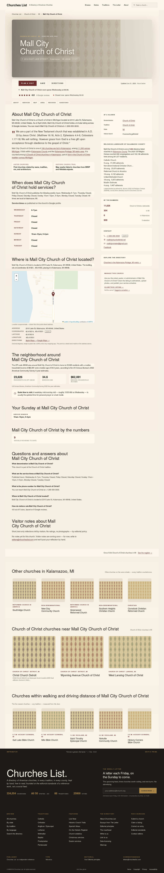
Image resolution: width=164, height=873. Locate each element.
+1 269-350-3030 (113, 236)
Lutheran (41, 830)
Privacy (144, 869)
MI (39, 14)
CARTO (90, 322)
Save (42, 83)
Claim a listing (136, 822)
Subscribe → (147, 791)
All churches (11, 818)
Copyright (137, 869)
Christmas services (76, 837)
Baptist (40, 837)
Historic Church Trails (77, 822)
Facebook (107, 247)
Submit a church (137, 818)
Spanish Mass (74, 826)
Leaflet (66, 322)
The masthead (105, 830)
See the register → (145, 553)
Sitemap (103, 845)
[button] (53, 294)
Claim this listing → (114, 287)
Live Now (72, 818)
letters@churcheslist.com (132, 859)
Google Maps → (43, 340)
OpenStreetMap (74, 322)
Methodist (41, 833)
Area (42, 102)
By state (10, 822)
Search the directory (14, 833)
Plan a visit (27, 83)
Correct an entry (137, 826)
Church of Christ (29, 14)
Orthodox (41, 822)
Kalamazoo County (39, 151)
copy (75, 59)
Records (52, 102)
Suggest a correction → (122, 290)
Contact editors (137, 833)
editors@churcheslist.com (23, 539)
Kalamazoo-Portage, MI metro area (69, 151)
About (126, 5)
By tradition (11, 826)
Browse (88, 5)
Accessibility (153, 869)
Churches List (16, 14)
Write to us (104, 833)
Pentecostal (42, 845)
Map (35, 102)
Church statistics (75, 833)
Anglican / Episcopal (46, 826)
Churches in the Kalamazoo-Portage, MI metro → (122, 262)
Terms (129, 869)
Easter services (75, 841)
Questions (63, 102)
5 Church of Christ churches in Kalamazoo (43, 154)
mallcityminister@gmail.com (117, 243)
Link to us (104, 837)
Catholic (41, 818)
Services (26, 102)
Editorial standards (138, 830)
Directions (57, 83)
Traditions (105, 5)
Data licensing (105, 841)
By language (11, 830)
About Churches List (108, 818)
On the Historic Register (78, 830)
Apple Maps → (31, 340)
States (96, 5)
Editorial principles (107, 826)
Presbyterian (43, 841)
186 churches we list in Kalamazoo (56, 148)
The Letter (117, 5)
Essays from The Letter (109, 822)
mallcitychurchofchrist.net (116, 239)
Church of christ (129, 125)
